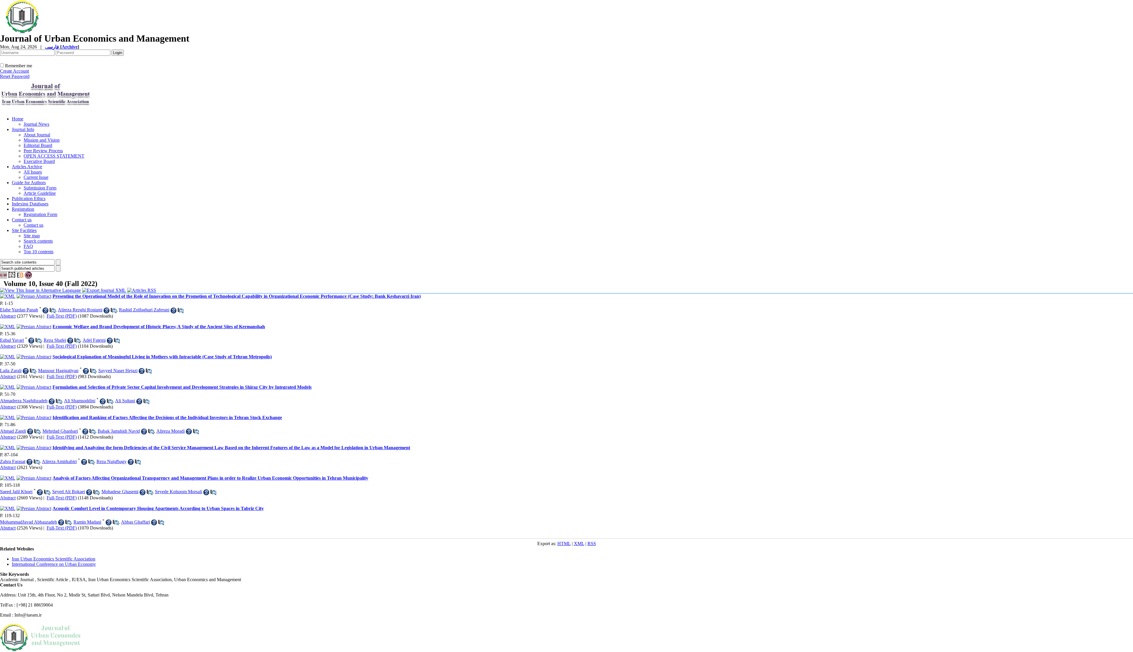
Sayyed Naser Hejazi (117, 370)
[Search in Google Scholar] (45, 310)
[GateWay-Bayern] (3, 277)
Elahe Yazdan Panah (19, 309)
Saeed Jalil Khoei (16, 491)
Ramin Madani (87, 521)
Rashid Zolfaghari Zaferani (144, 309)
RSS (591, 543)
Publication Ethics (28, 198)
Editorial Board (38, 145)
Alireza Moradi (170, 431)
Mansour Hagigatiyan (58, 370)
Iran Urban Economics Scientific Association (53, 558)
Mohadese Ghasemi (119, 491)
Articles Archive (27, 166)
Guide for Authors (29, 182)
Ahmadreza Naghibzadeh (24, 400)
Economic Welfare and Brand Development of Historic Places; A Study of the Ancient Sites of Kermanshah (159, 326)
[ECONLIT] (28, 277)
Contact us (22, 219)
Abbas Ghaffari (135, 521)
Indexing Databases (30, 203)
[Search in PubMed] (52, 310)
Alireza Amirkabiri (59, 461)
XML (579, 543)
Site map (32, 235)
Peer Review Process (43, 150)
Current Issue (36, 177)
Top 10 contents (38, 251)
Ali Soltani (125, 400)
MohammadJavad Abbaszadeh (28, 521)
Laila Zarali (11, 370)
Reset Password (15, 76)
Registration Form (40, 214)
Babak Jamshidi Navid (119, 431)
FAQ (28, 246)
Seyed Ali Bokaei (68, 491)
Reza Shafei (55, 340)
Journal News (36, 124)
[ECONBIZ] (20, 277)
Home (17, 118)
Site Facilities (24, 230)
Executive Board (39, 161)
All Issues (33, 171)
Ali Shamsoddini (79, 400)
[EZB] (11, 277)
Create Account (14, 70)
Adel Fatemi (94, 340)
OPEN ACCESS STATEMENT (54, 155)
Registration (23, 209)
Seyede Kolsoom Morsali (178, 491)
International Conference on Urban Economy (54, 564)
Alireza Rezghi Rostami (80, 309)
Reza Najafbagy (111, 461)
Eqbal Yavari (12, 340)
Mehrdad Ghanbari (60, 431)
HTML (564, 543)
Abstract (8, 315)
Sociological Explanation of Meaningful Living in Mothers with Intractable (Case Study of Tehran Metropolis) (162, 356)
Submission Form (40, 187)
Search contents (38, 241)
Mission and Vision (42, 140)
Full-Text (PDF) (62, 315)
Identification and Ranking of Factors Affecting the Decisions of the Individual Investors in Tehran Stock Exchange (167, 417)
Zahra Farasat (12, 461)
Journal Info (23, 129)
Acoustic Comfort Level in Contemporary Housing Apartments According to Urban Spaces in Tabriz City (158, 508)
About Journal (37, 134)
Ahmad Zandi (13, 431)
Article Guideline (40, 193)
